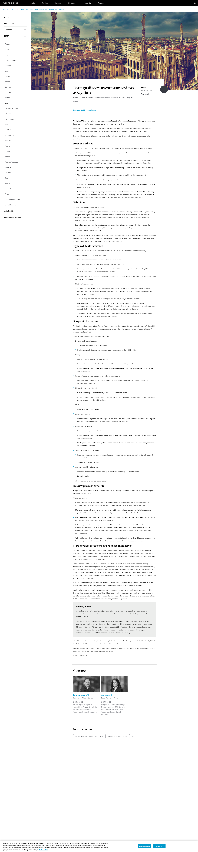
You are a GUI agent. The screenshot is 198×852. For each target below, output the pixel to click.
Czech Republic (10, 60)
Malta (7, 124)
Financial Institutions (89, 712)
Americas (8, 30)
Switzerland (9, 189)
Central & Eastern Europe (117, 736)
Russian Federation (12, 162)
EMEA (6, 36)
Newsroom (72, 3)
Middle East (9, 130)
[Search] (195, 3)
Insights (58, 3)
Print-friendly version (12, 217)
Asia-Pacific (9, 211)
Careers (101, 3)
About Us (87, 3)
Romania (8, 157)
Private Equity (78, 705)
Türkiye (7, 194)
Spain (7, 178)
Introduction (9, 23)
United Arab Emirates (13, 199)
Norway (8, 141)
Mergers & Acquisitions (110, 705)
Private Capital (88, 707)
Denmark (8, 66)
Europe (7, 44)
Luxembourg (9, 119)
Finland (7, 76)
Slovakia (8, 167)
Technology (77, 712)
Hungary (8, 92)
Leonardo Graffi (79, 110)
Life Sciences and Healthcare (112, 709)
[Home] (10, 3)
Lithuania (8, 114)
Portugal (8, 151)
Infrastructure (106, 714)
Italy (6, 103)
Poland (7, 146)
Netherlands (9, 135)
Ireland (7, 98)
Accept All (159, 846)
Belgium (8, 55)
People (32, 3)
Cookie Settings (144, 846)
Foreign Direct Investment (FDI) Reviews (89, 736)
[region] (99, 846)
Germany (8, 87)
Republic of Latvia (11, 108)
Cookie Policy (43, 849)
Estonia (7, 71)
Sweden (8, 183)
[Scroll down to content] (164, 89)
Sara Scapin (91, 110)
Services (45, 3)
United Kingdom (11, 205)
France (7, 82)
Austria (7, 49)
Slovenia (8, 173)
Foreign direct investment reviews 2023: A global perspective (41, 9)
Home (5, 9)
